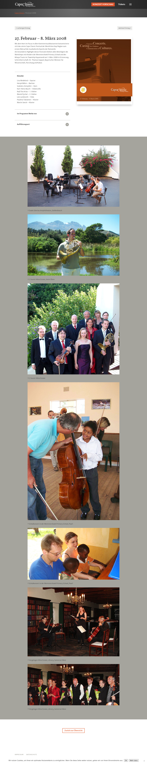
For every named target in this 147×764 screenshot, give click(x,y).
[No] (144, 761)
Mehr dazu (134, 760)
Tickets (121, 4)
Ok (126, 760)
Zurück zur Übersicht (73, 730)
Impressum (19, 754)
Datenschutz (31, 754)
